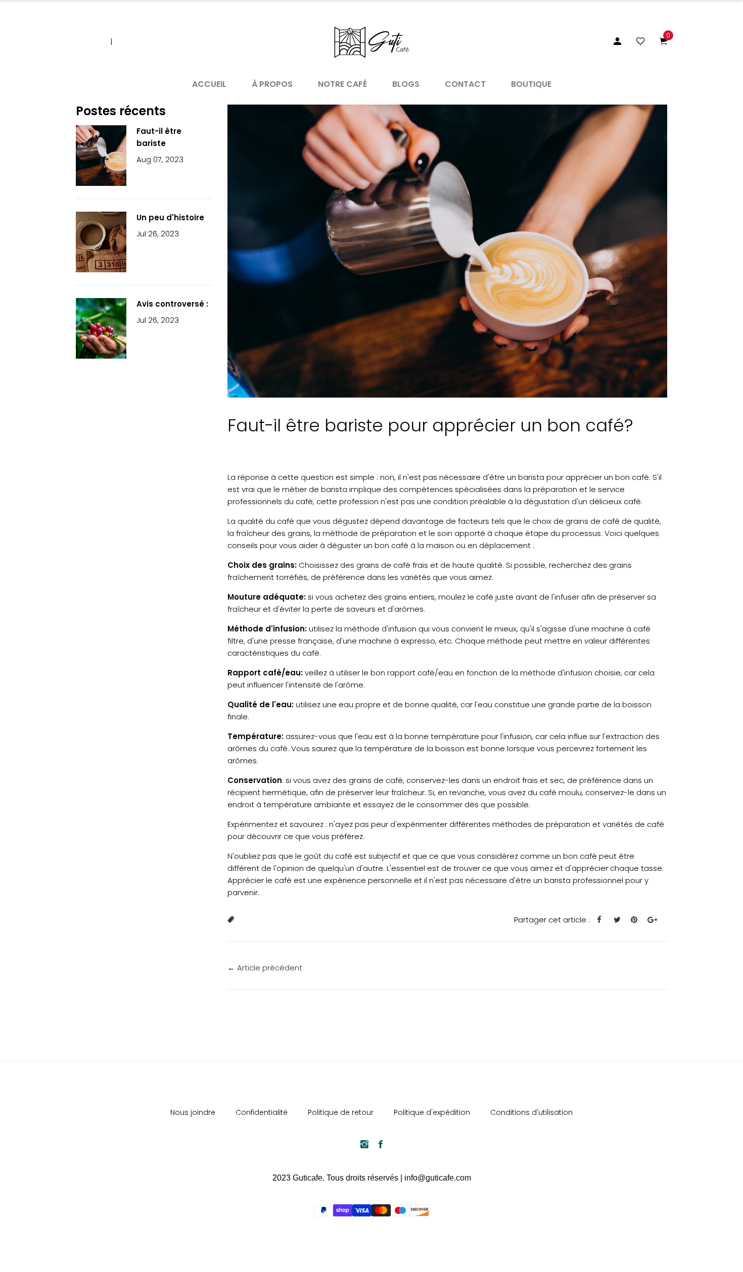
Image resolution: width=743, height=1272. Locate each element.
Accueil (209, 84)
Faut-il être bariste (158, 137)
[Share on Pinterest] (638, 920)
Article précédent (269, 967)
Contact (465, 84)
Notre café (342, 84)
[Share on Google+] (656, 920)
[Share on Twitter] (621, 920)
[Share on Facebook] (603, 920)
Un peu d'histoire (170, 217)
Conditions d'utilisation (531, 1112)
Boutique (531, 84)
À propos (272, 84)
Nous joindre (192, 1112)
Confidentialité (262, 1112)
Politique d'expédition (432, 1112)
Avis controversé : (172, 304)
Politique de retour (341, 1112)
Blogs (406, 84)
